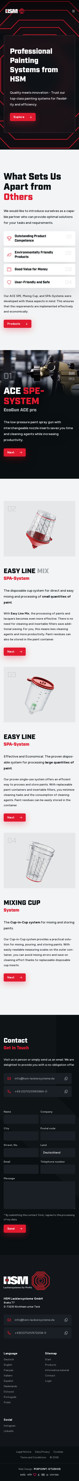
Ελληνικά (9, 1391)
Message (9, 1178)
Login (48, 1381)
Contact (50, 1375)
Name (7, 1111)
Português (10, 1397)
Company (46, 1111)
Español (8, 1381)
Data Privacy (42, 1451)
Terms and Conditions (33, 1457)
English (8, 1365)
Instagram (9, 1426)
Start (48, 1359)
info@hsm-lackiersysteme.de (35, 1078)
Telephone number (52, 1161)
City (6, 1128)
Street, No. (11, 1145)
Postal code (47, 1128)
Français (8, 1370)
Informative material (57, 1370)
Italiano (8, 1375)
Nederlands (10, 1386)
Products (50, 1365)
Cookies (58, 1451)
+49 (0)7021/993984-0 (31, 1091)
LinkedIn (9, 1431)
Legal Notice (23, 1451)
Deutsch (9, 1359)
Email (7, 1161)
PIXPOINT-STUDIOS (47, 1469)
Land (43, 1145)
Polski (7, 1402)
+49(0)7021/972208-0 (30, 1333)
